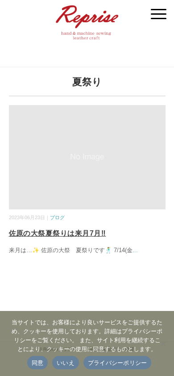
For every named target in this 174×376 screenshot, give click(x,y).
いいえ (66, 362)
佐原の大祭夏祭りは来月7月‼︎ (57, 233)
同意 (38, 362)
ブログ (57, 217)
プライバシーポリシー (117, 362)
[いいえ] (162, 343)
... (135, 250)
